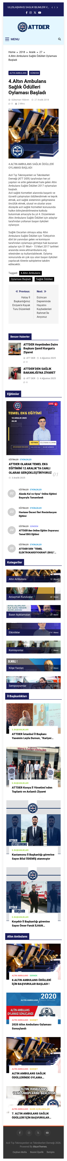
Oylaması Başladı (21, 279)
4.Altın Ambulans (30, 273)
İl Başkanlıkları (20, 730)
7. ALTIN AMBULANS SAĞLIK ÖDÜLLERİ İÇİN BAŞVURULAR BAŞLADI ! (30, 1117)
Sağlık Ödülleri (44, 279)
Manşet (34, 1020)
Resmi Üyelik (36, 1152)
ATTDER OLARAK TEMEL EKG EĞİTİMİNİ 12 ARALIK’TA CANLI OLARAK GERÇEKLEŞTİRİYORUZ (30, 468)
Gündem (34, 73)
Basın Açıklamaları (40, 1109)
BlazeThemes (40, 1146)
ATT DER (30, 358)
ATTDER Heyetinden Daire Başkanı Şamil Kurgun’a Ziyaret (26, 7)
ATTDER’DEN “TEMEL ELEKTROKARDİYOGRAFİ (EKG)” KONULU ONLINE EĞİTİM (36, 552)
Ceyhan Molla (20, 1152)
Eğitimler (14, 459)
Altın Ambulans (18, 73)
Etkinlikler (26, 459)
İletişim (50, 1152)
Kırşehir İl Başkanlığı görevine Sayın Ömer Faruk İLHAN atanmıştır (31, 925)
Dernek (33, 976)
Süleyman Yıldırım (20, 99)
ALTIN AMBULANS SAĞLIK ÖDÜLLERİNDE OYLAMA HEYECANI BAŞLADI (29, 1077)
